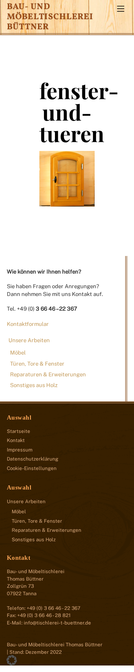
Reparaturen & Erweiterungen (48, 374)
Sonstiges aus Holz (34, 385)
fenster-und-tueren (79, 112)
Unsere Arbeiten (29, 340)
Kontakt (16, 440)
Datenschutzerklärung (32, 459)
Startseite (18, 431)
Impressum (20, 449)
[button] (11, 660)
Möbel (18, 352)
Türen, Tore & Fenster (37, 363)
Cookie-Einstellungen (32, 468)
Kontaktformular (28, 324)
